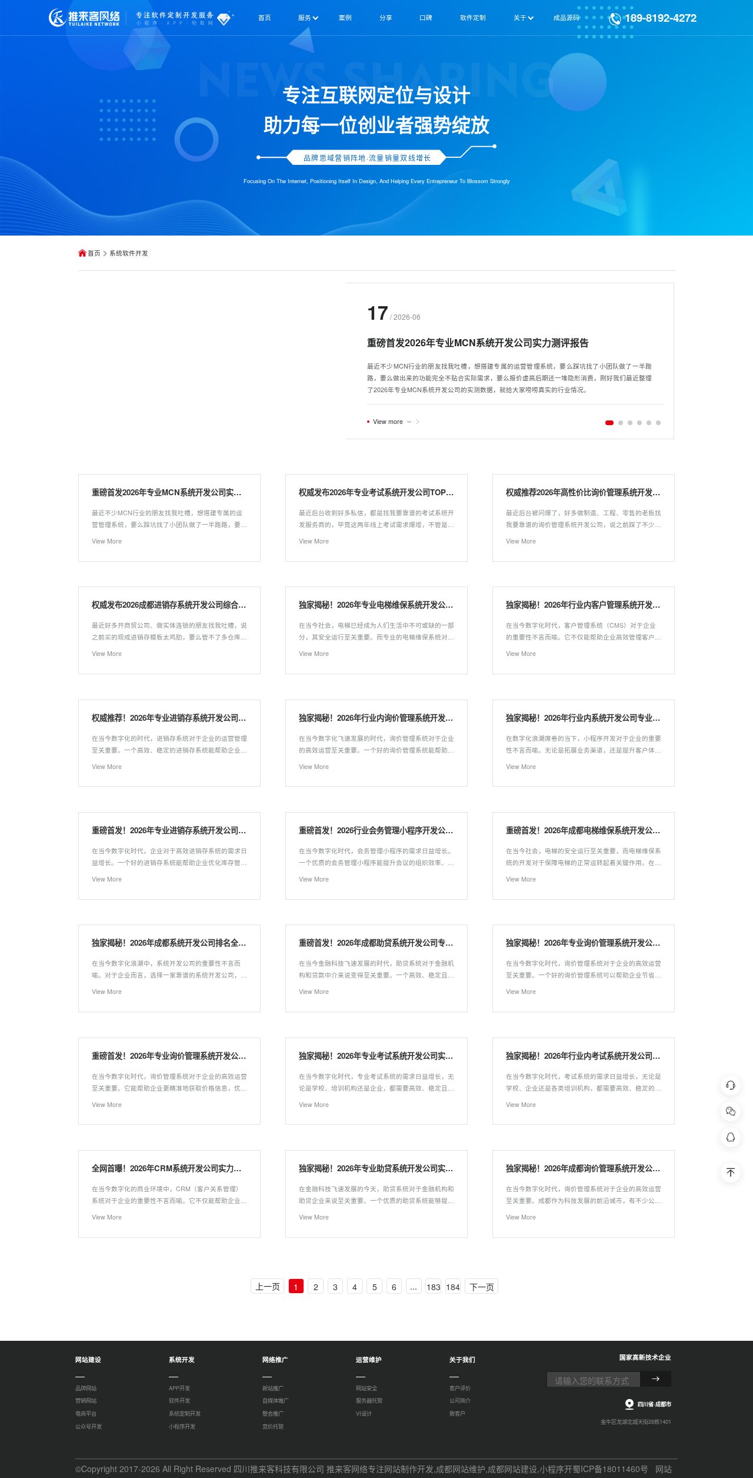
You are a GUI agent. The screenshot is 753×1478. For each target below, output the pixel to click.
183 (434, 1287)
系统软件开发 (128, 252)
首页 (94, 252)
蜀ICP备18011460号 (610, 1468)
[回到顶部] (730, 1172)
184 (453, 1287)
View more (388, 421)
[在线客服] (730, 1085)
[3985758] (730, 1137)
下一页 (481, 1287)
